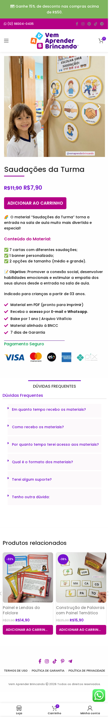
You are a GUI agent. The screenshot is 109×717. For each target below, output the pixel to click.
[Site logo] (54, 40)
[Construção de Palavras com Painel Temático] (81, 577)
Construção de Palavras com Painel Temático (80, 610)
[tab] (54, 386)
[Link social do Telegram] (102, 24)
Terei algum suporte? (32, 479)
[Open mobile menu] (6, 40)
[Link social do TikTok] (96, 24)
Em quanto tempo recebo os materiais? (49, 409)
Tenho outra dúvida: (30, 496)
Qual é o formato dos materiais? (42, 461)
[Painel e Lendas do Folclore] (28, 577)
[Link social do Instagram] (83, 24)
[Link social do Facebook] (77, 24)
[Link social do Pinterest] (89, 24)
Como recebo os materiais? (38, 426)
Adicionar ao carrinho (35, 203)
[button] (10, 106)
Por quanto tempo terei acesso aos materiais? (55, 444)
